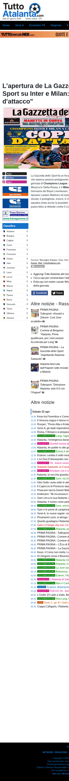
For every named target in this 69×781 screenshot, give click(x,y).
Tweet (59, 293)
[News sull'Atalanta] (23, 10)
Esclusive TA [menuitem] (37, 25)
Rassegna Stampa (48, 260)
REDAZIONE (61, 752)
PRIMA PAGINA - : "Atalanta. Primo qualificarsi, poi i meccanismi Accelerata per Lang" (47, 334)
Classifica (9, 226)
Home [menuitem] (6, 25)
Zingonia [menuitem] (56, 25)
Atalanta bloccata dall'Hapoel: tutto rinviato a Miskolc (54, 368)
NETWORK (48, 752)
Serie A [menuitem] (19, 25)
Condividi (41, 293)
